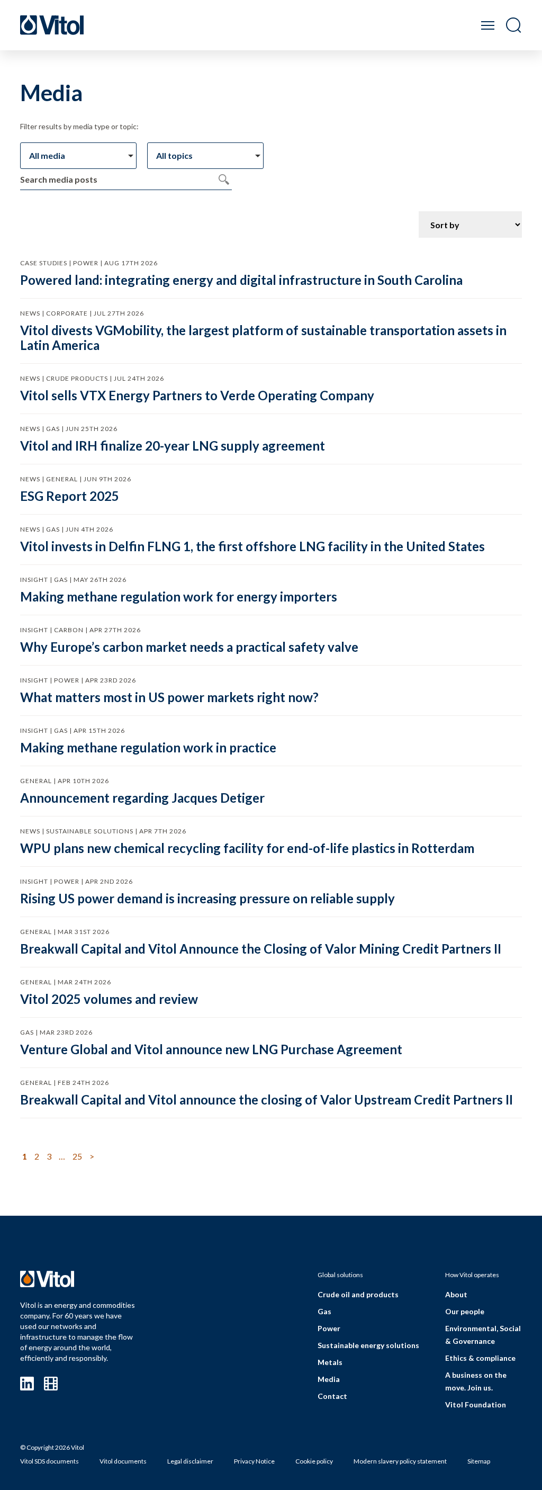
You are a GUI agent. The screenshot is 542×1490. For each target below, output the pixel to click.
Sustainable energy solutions (368, 1345)
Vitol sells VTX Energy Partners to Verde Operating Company (197, 395)
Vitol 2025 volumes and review (109, 999)
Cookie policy (314, 1461)
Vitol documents (123, 1461)
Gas (324, 1311)
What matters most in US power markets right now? (169, 697)
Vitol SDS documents (49, 1461)
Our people (464, 1311)
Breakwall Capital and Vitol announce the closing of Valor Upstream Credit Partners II (266, 1099)
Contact (332, 1396)
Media (329, 1379)
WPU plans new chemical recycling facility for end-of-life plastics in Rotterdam (247, 848)
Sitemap (478, 1461)
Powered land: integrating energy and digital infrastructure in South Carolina (241, 280)
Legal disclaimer (190, 1461)
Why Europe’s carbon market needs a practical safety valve (189, 646)
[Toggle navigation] (487, 25)
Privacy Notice (254, 1461)
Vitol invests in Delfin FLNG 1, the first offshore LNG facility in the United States (252, 546)
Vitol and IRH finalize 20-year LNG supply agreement (172, 445)
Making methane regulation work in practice (148, 747)
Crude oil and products (358, 1294)
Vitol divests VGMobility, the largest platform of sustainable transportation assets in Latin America (263, 337)
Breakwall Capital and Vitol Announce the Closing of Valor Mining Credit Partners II (260, 948)
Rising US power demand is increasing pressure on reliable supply (207, 898)
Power (329, 1328)
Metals (330, 1362)
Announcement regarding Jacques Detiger (142, 797)
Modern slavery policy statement (400, 1461)
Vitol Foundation (475, 1404)
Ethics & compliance (480, 1357)
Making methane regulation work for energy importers (178, 596)
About (456, 1294)
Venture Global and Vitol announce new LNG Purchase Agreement (211, 1049)
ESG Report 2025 (69, 496)
